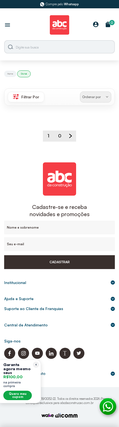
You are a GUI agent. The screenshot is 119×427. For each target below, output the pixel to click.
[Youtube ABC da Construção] (37, 357)
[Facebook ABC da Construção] (9, 357)
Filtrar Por (30, 96)
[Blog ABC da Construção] (65, 357)
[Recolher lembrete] (36, 365)
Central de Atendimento (26, 325)
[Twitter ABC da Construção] (78, 357)
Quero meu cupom (18, 395)
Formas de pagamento (24, 373)
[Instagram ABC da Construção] (23, 357)
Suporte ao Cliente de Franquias (33, 308)
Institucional (15, 282)
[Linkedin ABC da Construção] (51, 357)
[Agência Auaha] (66, 416)
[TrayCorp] (48, 415)
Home (10, 73)
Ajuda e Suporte (18, 298)
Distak (24, 73)
